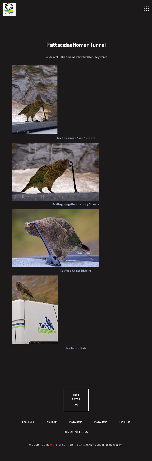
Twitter (124, 422)
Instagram (75, 422)
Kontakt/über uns (76, 432)
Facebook (28, 422)
